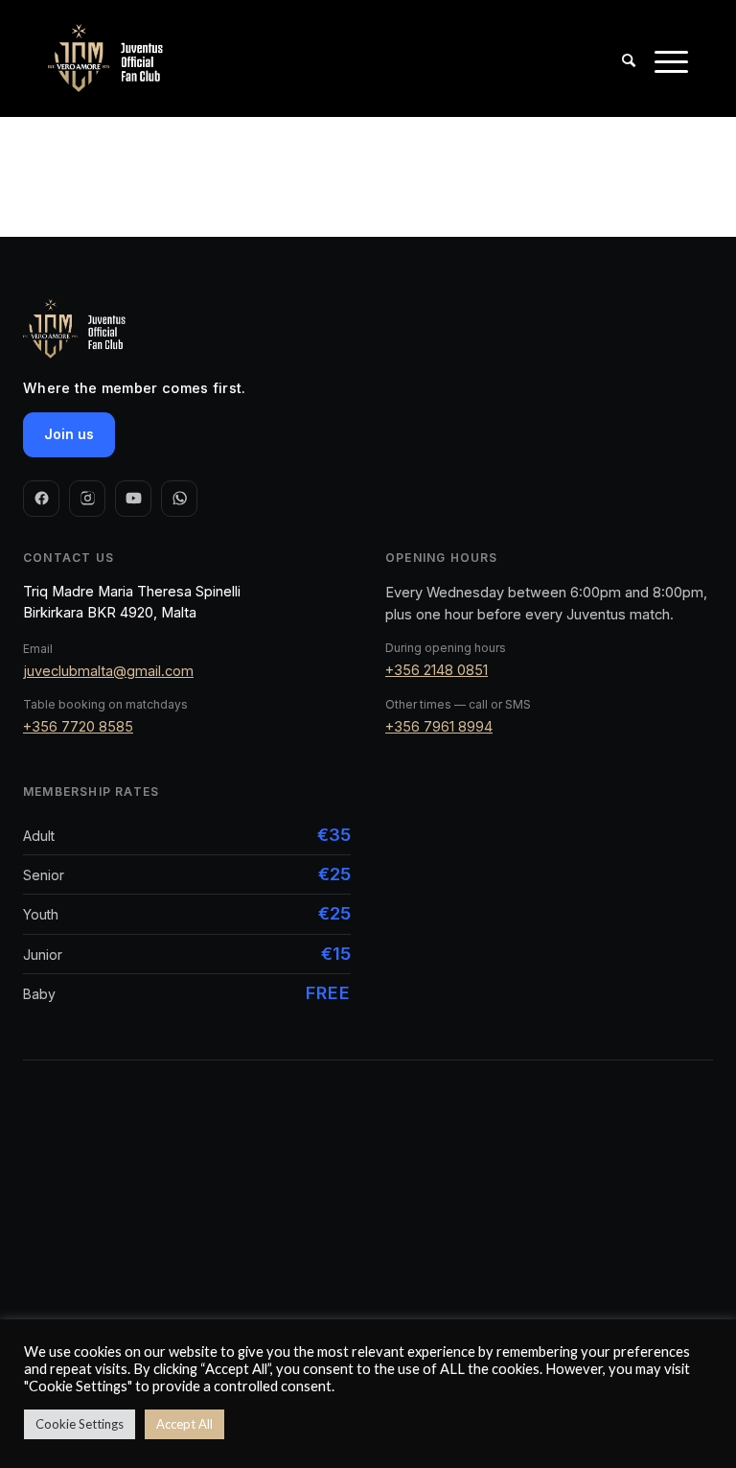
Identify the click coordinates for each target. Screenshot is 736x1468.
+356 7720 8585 (78, 726)
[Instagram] (87, 498)
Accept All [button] (184, 1424)
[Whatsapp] (179, 498)
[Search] (619, 58)
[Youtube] (133, 498)
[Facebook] (41, 498)
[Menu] (661, 58)
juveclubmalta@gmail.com (108, 671)
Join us (69, 434)
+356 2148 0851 (436, 670)
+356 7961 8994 (439, 726)
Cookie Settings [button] (79, 1424)
